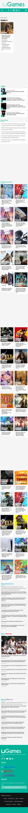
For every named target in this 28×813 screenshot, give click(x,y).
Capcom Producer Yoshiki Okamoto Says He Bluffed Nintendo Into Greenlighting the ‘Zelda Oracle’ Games (7, 411)
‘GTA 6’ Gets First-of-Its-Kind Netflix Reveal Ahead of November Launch (13, 140)
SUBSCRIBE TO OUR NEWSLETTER (14, 787)
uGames (19, 804)
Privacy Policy (11, 798)
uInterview (8, 804)
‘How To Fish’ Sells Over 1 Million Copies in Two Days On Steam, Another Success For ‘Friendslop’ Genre (13, 124)
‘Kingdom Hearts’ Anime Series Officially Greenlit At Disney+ (21, 246)
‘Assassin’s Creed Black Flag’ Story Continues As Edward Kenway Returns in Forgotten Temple (7, 268)
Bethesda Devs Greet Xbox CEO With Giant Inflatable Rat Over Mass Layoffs (7, 289)
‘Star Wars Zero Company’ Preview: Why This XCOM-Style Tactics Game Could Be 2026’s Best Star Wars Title (21, 290)
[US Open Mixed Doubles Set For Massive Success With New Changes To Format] (14, 645)
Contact (5, 798)
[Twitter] (11, 10)
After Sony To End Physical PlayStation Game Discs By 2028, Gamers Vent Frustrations (7, 555)
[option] (14, 92)
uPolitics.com (9, 699)
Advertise (22, 798)
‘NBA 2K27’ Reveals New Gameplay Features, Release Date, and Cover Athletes (13, 128)
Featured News (9, 97)
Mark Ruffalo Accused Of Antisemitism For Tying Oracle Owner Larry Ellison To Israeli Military (12, 626)
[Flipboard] (16, 10)
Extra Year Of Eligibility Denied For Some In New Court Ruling (14, 669)
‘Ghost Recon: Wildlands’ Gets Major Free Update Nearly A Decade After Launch (21, 366)
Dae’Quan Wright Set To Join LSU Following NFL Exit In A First (14, 665)
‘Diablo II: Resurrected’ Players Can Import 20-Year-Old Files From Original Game (6, 37)
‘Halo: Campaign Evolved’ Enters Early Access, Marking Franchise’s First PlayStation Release (7, 509)
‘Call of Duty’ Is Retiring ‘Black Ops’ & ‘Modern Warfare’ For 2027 (6, 344)
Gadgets (8, 90)
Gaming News (4, 32)
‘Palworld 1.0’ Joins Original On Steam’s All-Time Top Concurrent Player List (20, 555)
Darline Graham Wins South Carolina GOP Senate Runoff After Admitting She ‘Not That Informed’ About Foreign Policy (14, 711)
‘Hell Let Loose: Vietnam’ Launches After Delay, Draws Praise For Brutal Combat (21, 268)
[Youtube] (14, 10)
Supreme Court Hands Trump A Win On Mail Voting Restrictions (11, 738)
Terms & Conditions (8, 801)
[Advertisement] (14, 14)
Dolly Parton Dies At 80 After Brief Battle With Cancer (12, 621)
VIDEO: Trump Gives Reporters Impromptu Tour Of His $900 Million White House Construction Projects (13, 706)
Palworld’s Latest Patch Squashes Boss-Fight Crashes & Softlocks (6, 433)
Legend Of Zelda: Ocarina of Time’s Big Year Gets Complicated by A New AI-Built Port (7, 366)
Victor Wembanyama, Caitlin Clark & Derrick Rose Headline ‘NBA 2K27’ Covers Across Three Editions (21, 510)
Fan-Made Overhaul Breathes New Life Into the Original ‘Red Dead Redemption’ (21, 345)
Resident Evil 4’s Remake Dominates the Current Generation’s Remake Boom (6, 488)
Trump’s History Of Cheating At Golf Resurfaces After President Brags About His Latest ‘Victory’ (12, 611)
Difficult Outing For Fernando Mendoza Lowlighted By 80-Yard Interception (13, 684)
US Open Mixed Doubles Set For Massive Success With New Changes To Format (13, 656)
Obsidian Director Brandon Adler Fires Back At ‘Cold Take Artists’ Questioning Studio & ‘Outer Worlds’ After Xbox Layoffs (7, 577)
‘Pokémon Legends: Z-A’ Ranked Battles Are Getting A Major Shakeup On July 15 (21, 577)
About (17, 798)
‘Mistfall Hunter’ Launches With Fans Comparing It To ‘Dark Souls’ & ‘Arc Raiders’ (21, 410)
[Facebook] (8, 10)
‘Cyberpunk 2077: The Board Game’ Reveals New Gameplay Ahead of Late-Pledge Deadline (21, 532)
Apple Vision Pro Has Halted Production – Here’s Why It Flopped (16, 114)
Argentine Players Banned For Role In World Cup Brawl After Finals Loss (13, 674)
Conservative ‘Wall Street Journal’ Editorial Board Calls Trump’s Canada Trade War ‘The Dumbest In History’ (12, 723)
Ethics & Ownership (18, 801)
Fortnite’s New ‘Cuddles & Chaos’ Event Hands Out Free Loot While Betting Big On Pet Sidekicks (21, 488)
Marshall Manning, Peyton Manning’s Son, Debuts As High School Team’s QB (13, 679)
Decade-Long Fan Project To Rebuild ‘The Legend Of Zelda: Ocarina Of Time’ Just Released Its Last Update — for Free (7, 533)
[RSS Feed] (19, 10)
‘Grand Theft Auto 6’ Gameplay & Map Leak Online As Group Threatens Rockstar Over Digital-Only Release (13, 132)
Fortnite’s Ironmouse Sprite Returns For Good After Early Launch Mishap (7, 387)
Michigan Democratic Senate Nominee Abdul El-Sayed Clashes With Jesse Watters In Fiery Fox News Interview (12, 733)
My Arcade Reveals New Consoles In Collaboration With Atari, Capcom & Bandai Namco (16, 107)
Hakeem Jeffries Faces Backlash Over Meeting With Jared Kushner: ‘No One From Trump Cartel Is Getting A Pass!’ (13, 728)
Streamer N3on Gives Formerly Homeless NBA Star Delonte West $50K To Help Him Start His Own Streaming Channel (13, 661)
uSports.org (8, 633)
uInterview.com (9, 584)
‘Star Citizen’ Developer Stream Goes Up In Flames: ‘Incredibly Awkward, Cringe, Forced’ (13, 136)
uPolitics (14, 804)
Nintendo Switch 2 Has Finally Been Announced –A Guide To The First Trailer (16, 99)
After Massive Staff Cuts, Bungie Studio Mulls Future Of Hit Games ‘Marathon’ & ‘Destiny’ (20, 434)
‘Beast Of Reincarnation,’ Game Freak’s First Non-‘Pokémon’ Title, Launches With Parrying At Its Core (21, 388)
